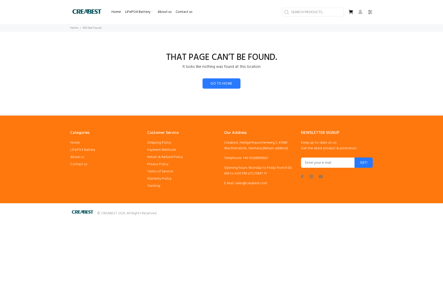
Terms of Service (160, 171)
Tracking (153, 186)
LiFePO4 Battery (82, 150)
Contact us (78, 164)
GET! (363, 163)
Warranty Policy (159, 179)
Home (74, 28)
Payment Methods (161, 150)
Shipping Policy (159, 143)
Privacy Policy (157, 164)
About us (77, 157)
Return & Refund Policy (165, 157)
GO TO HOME (221, 84)
